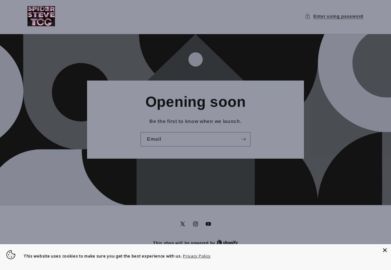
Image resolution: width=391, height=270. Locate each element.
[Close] (385, 250)
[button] (334, 16)
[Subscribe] (243, 139)
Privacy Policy (197, 256)
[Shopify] (227, 243)
